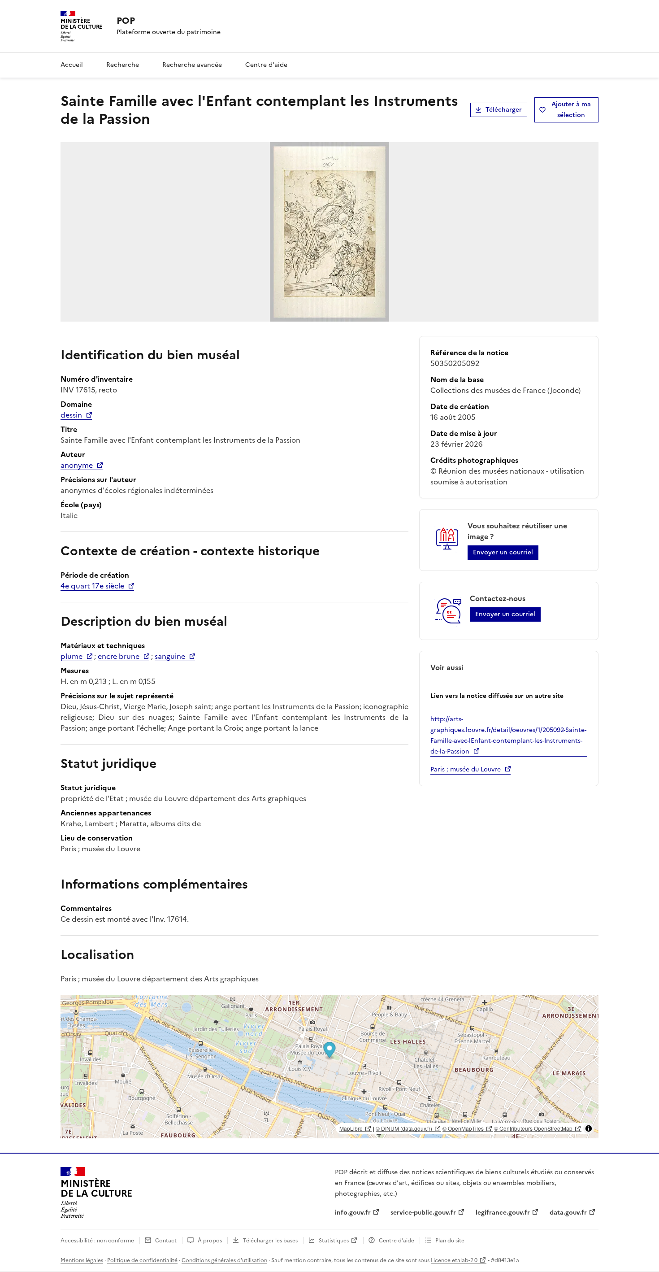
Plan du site (449, 1241)
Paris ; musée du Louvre (465, 769)
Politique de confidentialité (142, 1260)
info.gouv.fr (353, 1212)
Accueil (72, 65)
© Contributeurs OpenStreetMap (533, 1128)
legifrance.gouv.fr (503, 1212)
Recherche (122, 65)
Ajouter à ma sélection (571, 110)
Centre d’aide (396, 1241)
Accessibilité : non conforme (97, 1241)
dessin (71, 414)
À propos (210, 1241)
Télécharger (504, 109)
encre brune (118, 656)
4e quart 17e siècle (92, 585)
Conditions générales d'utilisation (224, 1260)
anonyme (77, 465)
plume (71, 656)
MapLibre (351, 1128)
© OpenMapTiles (463, 1128)
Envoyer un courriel (503, 552)
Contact (166, 1241)
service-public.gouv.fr (423, 1212)
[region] (329, 1066)
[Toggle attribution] (588, 1128)
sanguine (170, 656)
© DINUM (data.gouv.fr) (404, 1128)
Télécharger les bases (270, 1241)
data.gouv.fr (568, 1212)
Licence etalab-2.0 (454, 1260)
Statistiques (334, 1241)
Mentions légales (82, 1260)
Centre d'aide (266, 65)
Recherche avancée (192, 65)
